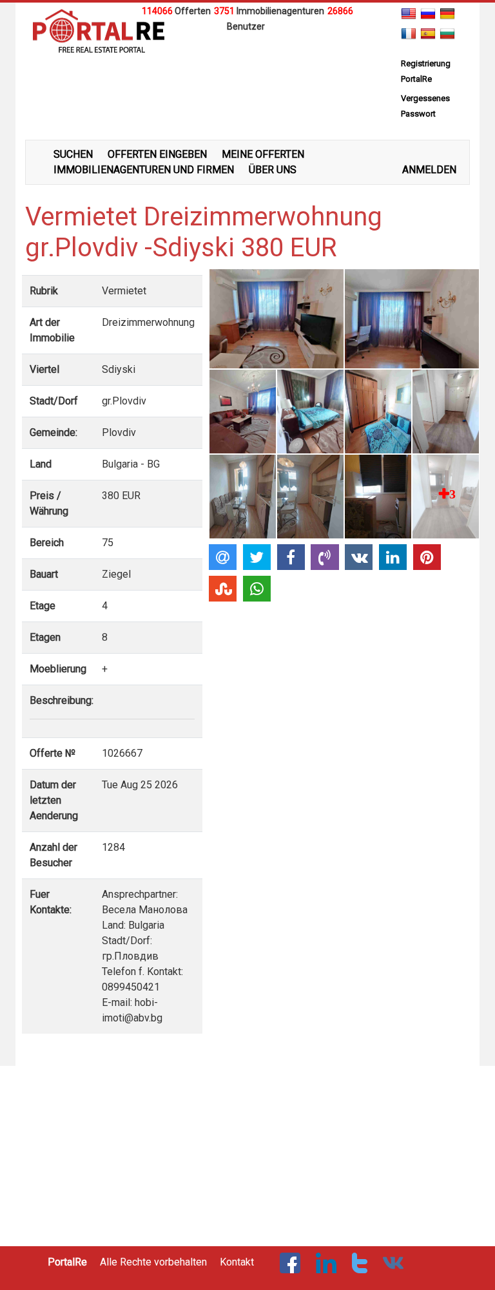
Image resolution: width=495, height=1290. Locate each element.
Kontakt (237, 1262)
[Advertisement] (247, 53)
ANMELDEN (429, 170)
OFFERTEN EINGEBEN (157, 154)
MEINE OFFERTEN (263, 154)
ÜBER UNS (272, 170)
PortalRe (67, 1262)
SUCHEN (73, 154)
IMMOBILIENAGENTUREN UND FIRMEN (143, 170)
